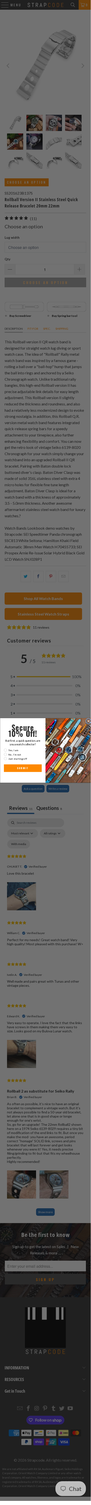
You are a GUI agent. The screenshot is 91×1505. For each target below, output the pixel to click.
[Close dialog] (88, 721)
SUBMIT (23, 768)
